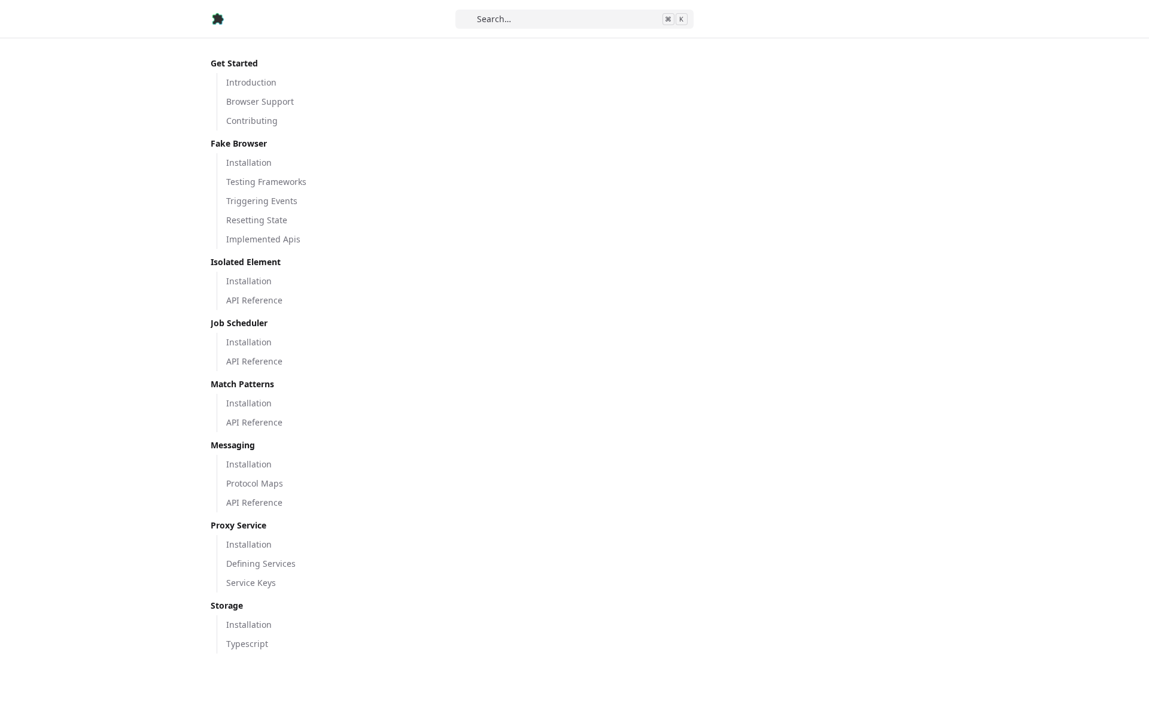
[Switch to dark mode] (906, 19)
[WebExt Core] (218, 19)
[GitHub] (928, 19)
